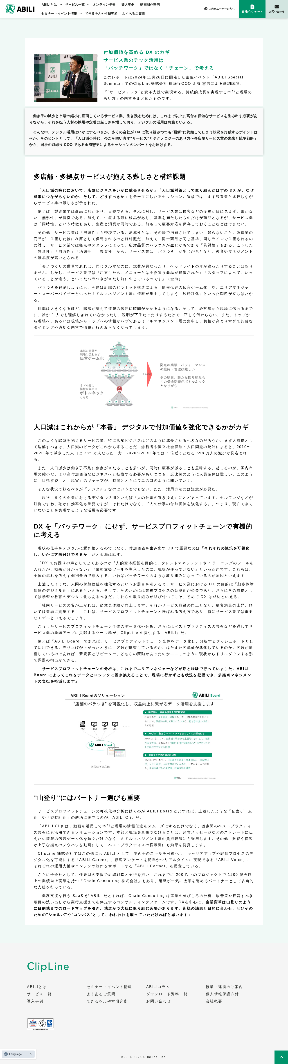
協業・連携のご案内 (224, 987)
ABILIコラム (158, 987)
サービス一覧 (75, 4)
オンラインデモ (104, 4)
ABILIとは (49, 4)
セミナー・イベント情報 (59, 13)
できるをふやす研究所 (101, 13)
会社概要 (214, 1001)
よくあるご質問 (133, 13)
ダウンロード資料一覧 (167, 994)
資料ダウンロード (252, 11)
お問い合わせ (277, 11)
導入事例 (128, 4)
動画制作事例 (150, 4)
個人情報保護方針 (222, 994)
